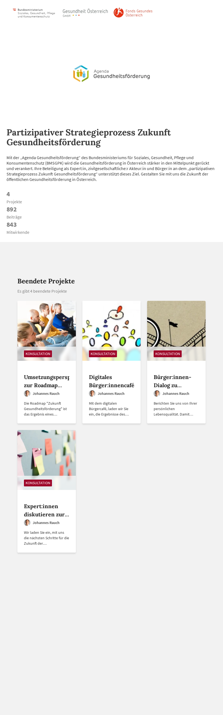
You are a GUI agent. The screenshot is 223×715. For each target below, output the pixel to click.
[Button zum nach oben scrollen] (212, 704)
